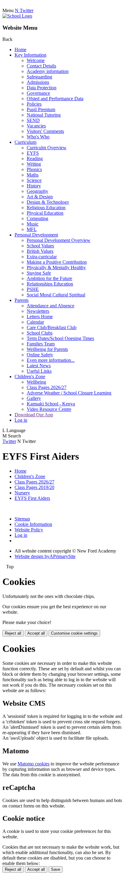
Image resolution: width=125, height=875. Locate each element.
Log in (21, 420)
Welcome (36, 60)
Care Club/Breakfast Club (51, 327)
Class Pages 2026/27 (46, 387)
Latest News (39, 365)
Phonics (34, 169)
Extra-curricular (42, 256)
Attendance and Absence (50, 305)
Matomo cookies (33, 763)
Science (34, 180)
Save (55, 869)
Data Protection (41, 87)
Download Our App (34, 414)
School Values (40, 245)
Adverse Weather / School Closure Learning (69, 392)
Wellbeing (36, 382)
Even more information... (51, 360)
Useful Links (39, 371)
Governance (38, 93)
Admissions (38, 82)
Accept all (36, 633)
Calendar (35, 322)
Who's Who (38, 136)
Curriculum (25, 142)
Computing (37, 218)
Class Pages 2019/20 (34, 487)
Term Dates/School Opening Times (60, 338)
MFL (32, 229)
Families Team (41, 343)
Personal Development (36, 234)
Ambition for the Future (49, 278)
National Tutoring (44, 114)
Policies (34, 104)
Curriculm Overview (46, 147)
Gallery (34, 398)
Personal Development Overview (58, 240)
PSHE (33, 289)
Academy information (48, 71)
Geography (37, 191)
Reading (35, 158)
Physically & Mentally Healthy (56, 267)
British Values (40, 251)
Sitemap (22, 518)
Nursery (22, 492)
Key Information (30, 55)
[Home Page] (17, 15)
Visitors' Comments (45, 131)
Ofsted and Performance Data (55, 98)
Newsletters (38, 311)
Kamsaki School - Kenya (51, 403)
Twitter (9, 441)
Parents (22, 300)
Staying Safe (39, 273)
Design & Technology (48, 202)
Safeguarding (39, 76)
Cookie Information (33, 524)
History (34, 185)
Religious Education (46, 207)
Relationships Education (50, 283)
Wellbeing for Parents (47, 349)
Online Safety (40, 354)
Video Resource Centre (49, 409)
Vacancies (36, 125)
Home (20, 49)
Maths (33, 174)
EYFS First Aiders (32, 498)
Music (33, 223)
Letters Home (40, 316)
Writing (34, 164)
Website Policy (29, 529)
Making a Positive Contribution (57, 262)
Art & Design (40, 196)
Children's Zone (30, 376)
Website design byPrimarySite (45, 556)
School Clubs (39, 332)
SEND (33, 120)
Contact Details (41, 65)
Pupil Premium (41, 109)
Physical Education (45, 213)
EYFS (33, 153)
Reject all (13, 633)
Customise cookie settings (74, 633)
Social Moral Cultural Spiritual (56, 294)
